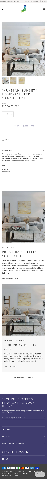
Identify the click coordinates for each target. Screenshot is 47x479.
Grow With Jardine (10, 476)
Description (7, 150)
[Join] (43, 417)
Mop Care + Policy (22, 473)
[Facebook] (3, 459)
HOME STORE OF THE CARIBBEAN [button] (14, 443)
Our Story (22, 471)
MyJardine (8, 471)
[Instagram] (7, 459)
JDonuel (5, 103)
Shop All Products (10, 278)
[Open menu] (5, 9)
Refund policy (7, 473)
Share (7, 140)
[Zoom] (6, 71)
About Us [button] (6, 436)
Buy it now (23, 134)
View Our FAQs (10, 366)
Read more (6, 172)
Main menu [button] (6, 430)
